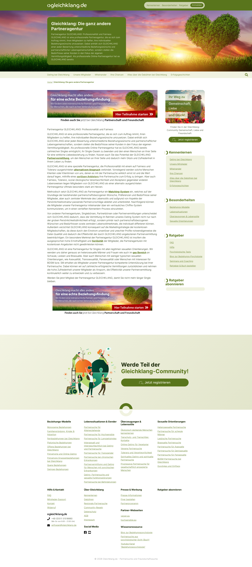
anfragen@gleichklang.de (63, 525)
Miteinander (175, 168)
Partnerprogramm (129, 503)
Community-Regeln (93, 507)
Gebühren (89, 499)
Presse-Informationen (131, 495)
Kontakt (51, 503)
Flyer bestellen (128, 499)
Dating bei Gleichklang (181, 159)
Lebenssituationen (179, 211)
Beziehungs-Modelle (180, 207)
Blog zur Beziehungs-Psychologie (186, 256)
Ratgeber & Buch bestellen (183, 265)
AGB (86, 515)
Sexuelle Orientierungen (181, 221)
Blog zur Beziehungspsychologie (136, 532)
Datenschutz (90, 511)
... (75, 59)
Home (49, 82)
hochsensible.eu (128, 520)
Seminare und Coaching (181, 261)
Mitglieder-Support (56, 499)
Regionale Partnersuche (95, 503)
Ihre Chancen (176, 173)
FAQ (172, 242)
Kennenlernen (90, 495)
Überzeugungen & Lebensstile (184, 216)
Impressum (89, 519)
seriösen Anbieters (88, 176)
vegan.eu (125, 516)
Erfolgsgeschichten (179, 185)
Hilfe (172, 247)
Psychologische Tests (180, 251)
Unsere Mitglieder (178, 164)
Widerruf (51, 507)
